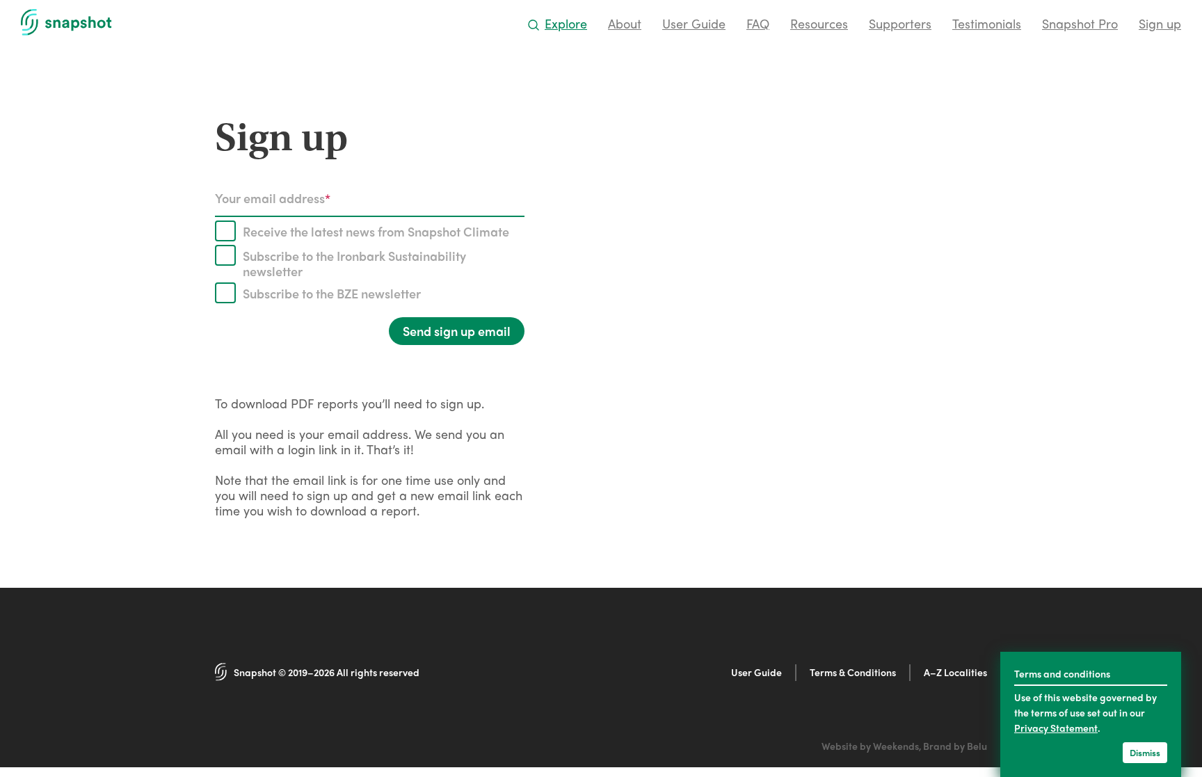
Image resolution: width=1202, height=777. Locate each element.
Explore (566, 23)
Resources (819, 23)
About (624, 23)
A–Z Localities (955, 672)
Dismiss (1145, 752)
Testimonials (986, 23)
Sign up (1160, 23)
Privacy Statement (1056, 728)
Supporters (900, 23)
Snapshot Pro (1080, 23)
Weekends (896, 746)
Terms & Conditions (853, 672)
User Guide (694, 23)
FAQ (757, 23)
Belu (977, 746)
